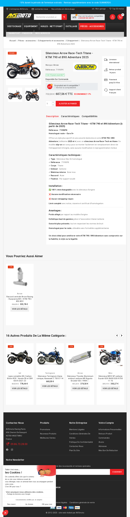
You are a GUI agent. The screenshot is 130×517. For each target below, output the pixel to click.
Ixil (20, 373)
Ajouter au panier (68, 104)
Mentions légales (76, 429)
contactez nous (41, 9)
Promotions (45, 429)
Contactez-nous (15, 422)
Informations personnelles (110, 429)
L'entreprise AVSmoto (18, 9)
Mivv (110, 373)
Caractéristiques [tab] (70, 116)
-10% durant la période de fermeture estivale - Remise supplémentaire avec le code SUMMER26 (65, 2)
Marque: (49, 65)
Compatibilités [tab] (90, 116)
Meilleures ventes (48, 438)
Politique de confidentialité (81, 442)
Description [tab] (52, 116)
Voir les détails (19, 309)
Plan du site (74, 450)
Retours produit (105, 434)
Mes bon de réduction (108, 450)
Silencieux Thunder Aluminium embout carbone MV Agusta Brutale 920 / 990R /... (80, 378)
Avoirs (101, 442)
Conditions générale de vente (82, 503)
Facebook (7, 450)
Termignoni (50, 373)
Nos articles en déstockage (63, 9)
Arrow (56, 65)
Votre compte (106, 422)
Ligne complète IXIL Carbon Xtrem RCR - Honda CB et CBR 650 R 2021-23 (20, 378)
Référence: (50, 70)
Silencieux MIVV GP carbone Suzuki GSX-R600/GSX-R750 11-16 (110, 378)
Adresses (103, 446)
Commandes (104, 438)
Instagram (12, 450)
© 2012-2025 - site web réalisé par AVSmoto (65, 513)
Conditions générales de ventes (79, 436)
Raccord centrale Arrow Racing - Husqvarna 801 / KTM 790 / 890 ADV (19, 299)
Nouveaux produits (48, 434)
